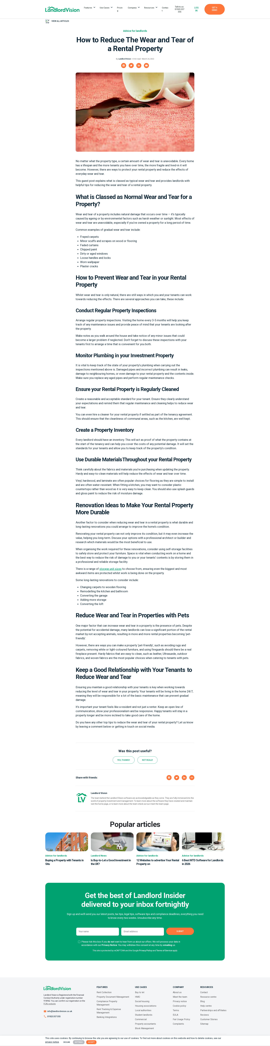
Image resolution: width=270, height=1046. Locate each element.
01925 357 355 (53, 1016)
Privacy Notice (109, 945)
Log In (196, 9)
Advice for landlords (135, 30)
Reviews (204, 1015)
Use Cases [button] (104, 8)
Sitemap (204, 1024)
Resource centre (208, 997)
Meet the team (180, 997)
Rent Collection (104, 992)
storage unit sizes (110, 569)
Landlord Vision (124, 59)
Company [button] (132, 8)
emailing (167, 945)
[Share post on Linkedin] (184, 777)
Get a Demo (214, 8)
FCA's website (50, 1004)
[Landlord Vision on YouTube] (146, 65)
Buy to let (139, 992)
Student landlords (143, 1015)
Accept (91, 1042)
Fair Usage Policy (181, 1019)
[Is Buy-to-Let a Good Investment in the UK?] (112, 841)
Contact (165, 9)
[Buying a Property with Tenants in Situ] (66, 841)
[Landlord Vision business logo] (62, 9)
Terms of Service (164, 950)
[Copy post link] (191, 777)
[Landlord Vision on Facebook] (123, 65)
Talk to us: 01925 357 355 (179, 9)
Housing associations (145, 1006)
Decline (66, 1042)
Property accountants (145, 1024)
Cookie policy (179, 1006)
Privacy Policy (145, 950)
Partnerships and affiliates (213, 1010)
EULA (175, 1015)
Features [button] (88, 8)
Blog (202, 1001)
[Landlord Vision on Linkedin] (138, 65)
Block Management (144, 1028)
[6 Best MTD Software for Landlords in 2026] (203, 841)
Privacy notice (180, 1001)
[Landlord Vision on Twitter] (131, 65)
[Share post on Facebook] (169, 777)
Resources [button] (149, 8)
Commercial (141, 1019)
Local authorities (143, 1010)
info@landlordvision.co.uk (59, 1011)
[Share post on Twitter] (176, 777)
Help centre (206, 1006)
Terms (176, 1010)
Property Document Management (113, 997)
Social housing (142, 1001)
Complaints (178, 1024)
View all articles (60, 21)
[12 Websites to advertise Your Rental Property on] (157, 841)
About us (177, 992)
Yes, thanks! (123, 760)
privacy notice (52, 1042)
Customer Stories (209, 1019)
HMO (137, 997)
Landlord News (99, 855)
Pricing (119, 9)
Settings (79, 1042)
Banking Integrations (107, 1017)
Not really (147, 760)
